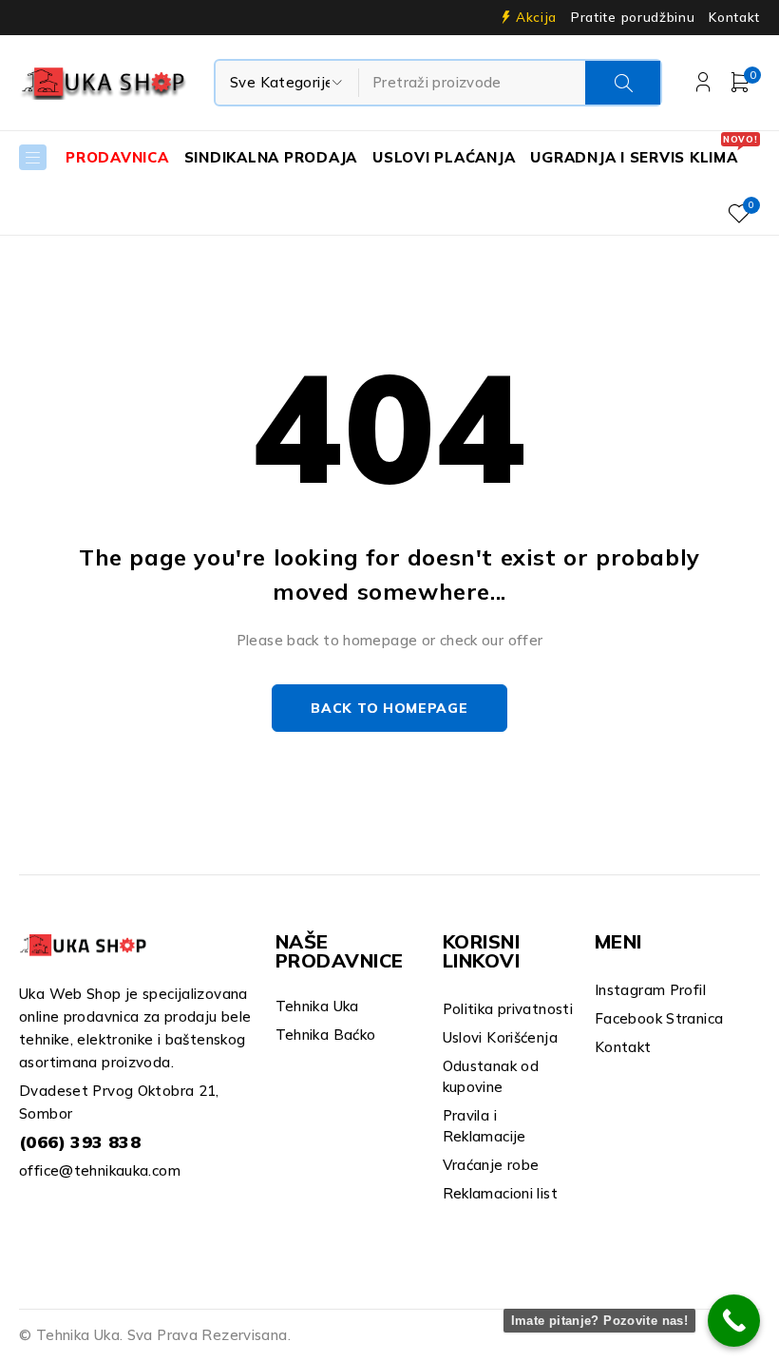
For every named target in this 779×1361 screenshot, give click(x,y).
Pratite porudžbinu (632, 17)
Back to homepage (389, 708)
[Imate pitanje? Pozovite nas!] (734, 1320)
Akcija (536, 17)
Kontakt (734, 17)
